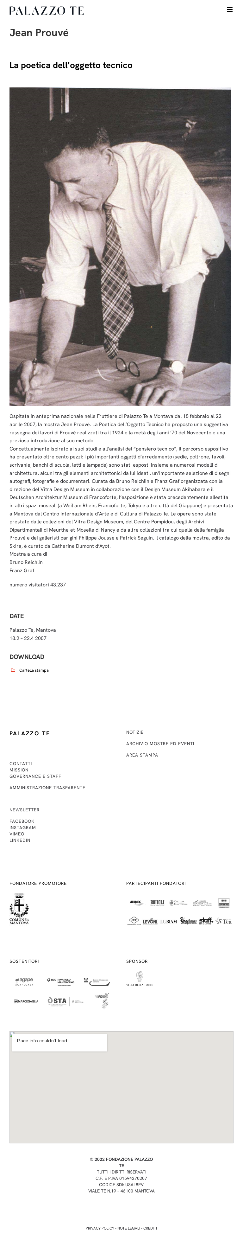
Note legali (128, 1228)
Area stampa (142, 755)
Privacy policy (100, 1228)
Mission (18, 770)
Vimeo (16, 834)
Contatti (20, 763)
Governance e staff (35, 776)
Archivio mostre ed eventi (160, 743)
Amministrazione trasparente (47, 787)
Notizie (135, 732)
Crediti (150, 1228)
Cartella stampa (34, 670)
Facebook (21, 821)
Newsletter (24, 810)
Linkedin (19, 840)
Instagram (22, 827)
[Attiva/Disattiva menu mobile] (230, 9)
